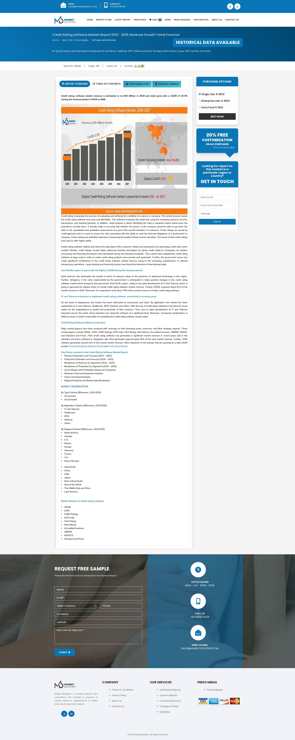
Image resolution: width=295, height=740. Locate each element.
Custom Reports (168, 695)
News (168, 19)
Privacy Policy (119, 695)
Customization (137, 84)
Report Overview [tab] (75, 83)
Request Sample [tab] (167, 84)
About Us (217, 19)
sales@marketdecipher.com (82, 6)
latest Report (123, 19)
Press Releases (182, 19)
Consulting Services (170, 700)
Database (165, 711)
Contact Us (232, 19)
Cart (156, 19)
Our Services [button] (201, 19)
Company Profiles (169, 706)
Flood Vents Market (117, 346)
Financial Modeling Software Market (86, 346)
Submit (63, 652)
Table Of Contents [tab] (107, 83)
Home (90, 19)
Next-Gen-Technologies (75, 40)
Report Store (104, 19)
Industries (140, 19)
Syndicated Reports (170, 689)
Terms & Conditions (122, 689)
